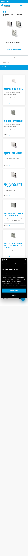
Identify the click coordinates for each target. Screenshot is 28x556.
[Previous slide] (5, 298)
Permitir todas (14, 290)
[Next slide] (23, 298)
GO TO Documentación (13, 43)
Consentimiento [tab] (6, 264)
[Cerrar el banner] (25, 259)
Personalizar (13, 295)
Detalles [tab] (15, 264)
